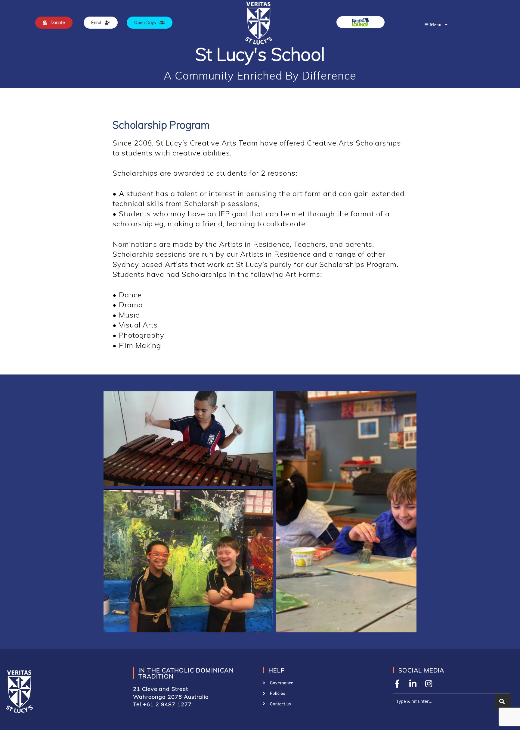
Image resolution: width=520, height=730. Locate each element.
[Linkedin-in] (413, 683)
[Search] (502, 701)
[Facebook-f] (397, 683)
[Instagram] (429, 683)
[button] (188, 438)
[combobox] (442, 701)
